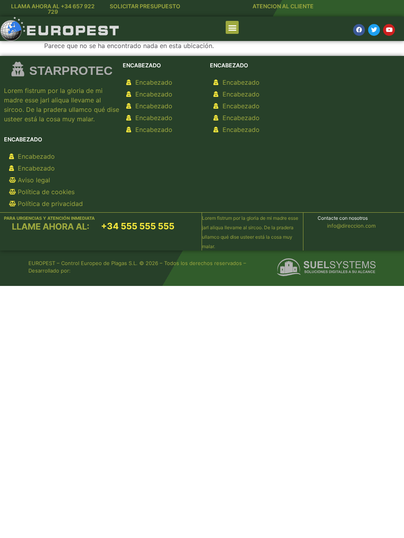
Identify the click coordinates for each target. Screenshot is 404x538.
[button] (232, 27)
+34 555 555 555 (137, 226)
